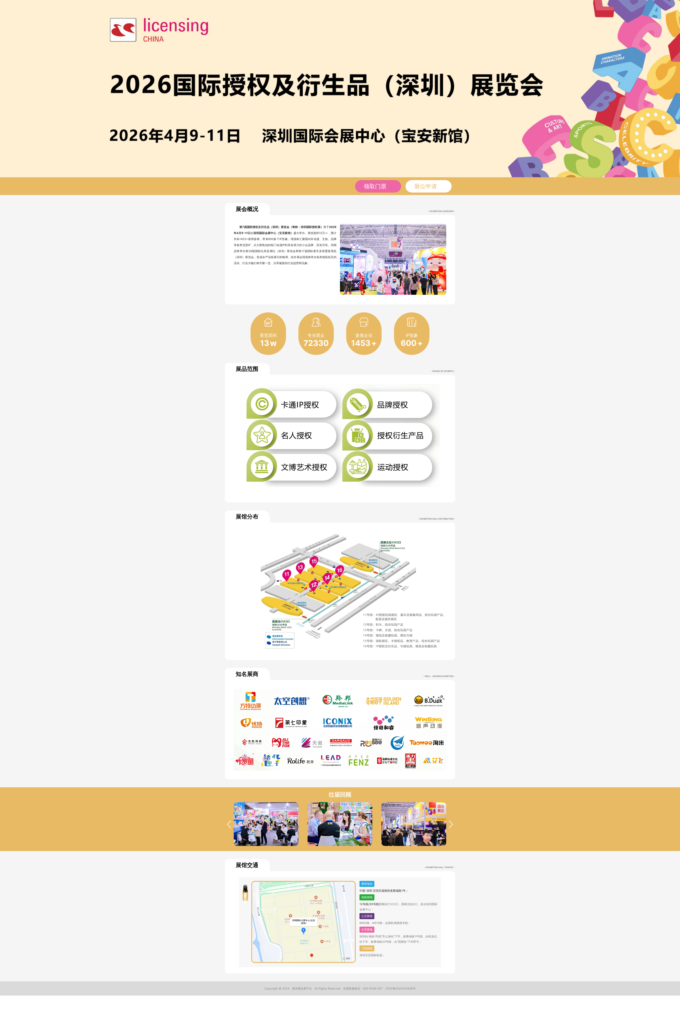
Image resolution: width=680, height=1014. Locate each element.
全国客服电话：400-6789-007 (363, 988)
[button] (451, 824)
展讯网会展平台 (302, 988)
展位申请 (426, 186)
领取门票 (376, 186)
